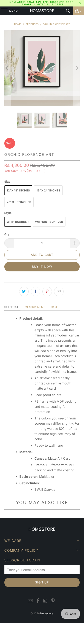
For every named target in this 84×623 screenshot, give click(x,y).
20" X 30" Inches (19, 202)
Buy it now (42, 266)
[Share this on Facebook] (35, 291)
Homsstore (42, 10)
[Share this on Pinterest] (47, 291)
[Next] (76, 68)
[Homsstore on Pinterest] (53, 601)
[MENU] (2, 10)
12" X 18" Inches (18, 190)
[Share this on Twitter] (24, 291)
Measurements (36, 307)
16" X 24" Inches (48, 190)
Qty (6, 234)
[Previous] (7, 68)
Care (54, 307)
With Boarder (18, 221)
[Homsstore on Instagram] (45, 601)
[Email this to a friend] (59, 291)
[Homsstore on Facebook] (38, 601)
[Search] (68, 10)
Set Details (12, 307)
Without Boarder (49, 221)
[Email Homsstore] (30, 601)
